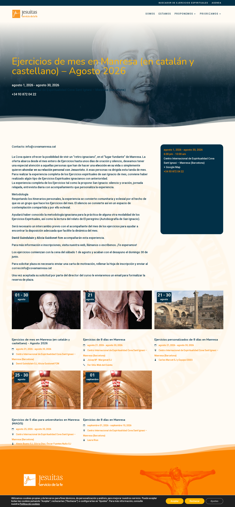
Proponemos (184, 13)
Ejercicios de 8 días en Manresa (104, 340)
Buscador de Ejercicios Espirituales (183, 3)
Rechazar (195, 501)
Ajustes (214, 501)
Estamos (165, 13)
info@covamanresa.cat (36, 268)
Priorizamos (209, 13)
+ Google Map (172, 167)
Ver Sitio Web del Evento (100, 365)
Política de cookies (30, 504)
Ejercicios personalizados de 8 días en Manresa (186, 340)
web (82, 245)
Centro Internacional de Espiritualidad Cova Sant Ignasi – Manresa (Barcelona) (69, 90)
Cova (19, 156)
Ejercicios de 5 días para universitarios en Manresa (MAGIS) (45, 421)
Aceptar (175, 501)
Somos (150, 13)
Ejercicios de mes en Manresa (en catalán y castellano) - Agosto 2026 (41, 341)
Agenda (216, 3)
